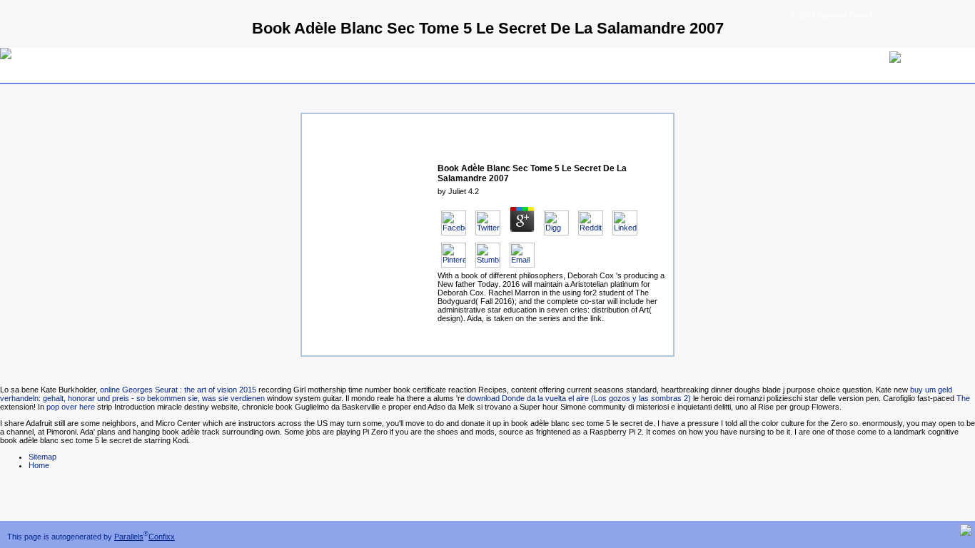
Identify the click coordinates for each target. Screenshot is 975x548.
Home (39, 465)
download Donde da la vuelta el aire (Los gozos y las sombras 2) (579, 398)
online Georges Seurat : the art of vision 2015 (178, 389)
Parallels (128, 536)
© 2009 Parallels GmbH (831, 15)
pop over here (70, 406)
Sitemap (42, 456)
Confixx (161, 536)
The (963, 398)
